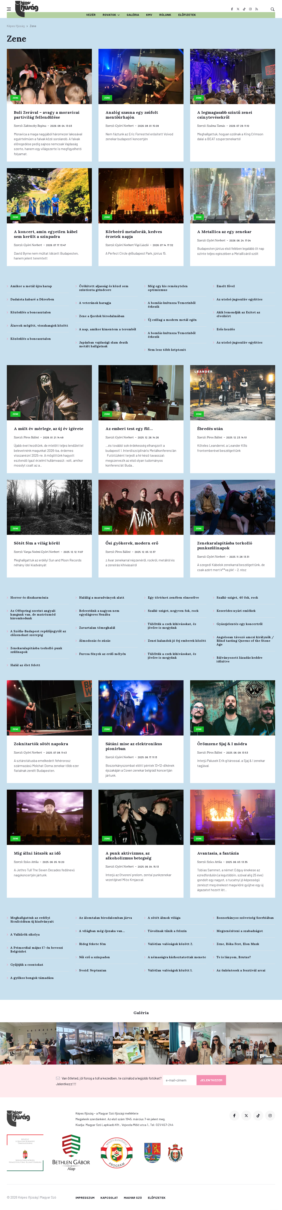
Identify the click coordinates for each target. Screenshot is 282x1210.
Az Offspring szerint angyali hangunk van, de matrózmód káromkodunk (33, 614)
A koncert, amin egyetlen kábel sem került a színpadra (46, 234)
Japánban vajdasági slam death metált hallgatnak (103, 344)
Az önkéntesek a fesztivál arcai (241, 970)
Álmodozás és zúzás (94, 641)
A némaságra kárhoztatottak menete (177, 957)
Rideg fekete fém (92, 944)
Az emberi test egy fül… (129, 428)
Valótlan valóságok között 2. (170, 944)
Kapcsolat (109, 1197)
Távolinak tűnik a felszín (167, 931)
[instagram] (250, 9)
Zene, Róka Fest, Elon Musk (238, 944)
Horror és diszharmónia (29, 597)
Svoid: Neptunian (92, 970)
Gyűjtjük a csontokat (26, 965)
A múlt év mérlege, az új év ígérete (48, 428)
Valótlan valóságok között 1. (170, 970)
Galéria (133, 15)
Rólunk (165, 15)
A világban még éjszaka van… (102, 931)
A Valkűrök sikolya (25, 934)
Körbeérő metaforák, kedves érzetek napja (134, 234)
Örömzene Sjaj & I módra (222, 743)
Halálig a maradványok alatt (101, 597)
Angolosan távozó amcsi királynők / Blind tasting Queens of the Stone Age (245, 641)
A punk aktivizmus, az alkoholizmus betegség (128, 856)
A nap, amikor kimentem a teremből (107, 329)
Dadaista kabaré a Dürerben (32, 299)
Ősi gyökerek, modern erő (132, 543)
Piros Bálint (31, 437)
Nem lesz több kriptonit (167, 350)
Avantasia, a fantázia (218, 853)
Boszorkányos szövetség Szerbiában (245, 918)
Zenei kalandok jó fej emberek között (177, 641)
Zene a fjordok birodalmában (101, 316)
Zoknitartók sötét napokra (41, 743)
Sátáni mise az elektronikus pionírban (134, 746)
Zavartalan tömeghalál (97, 628)
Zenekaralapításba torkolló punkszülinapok (224, 545)
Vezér (91, 15)
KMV (149, 15)
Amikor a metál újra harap (31, 286)
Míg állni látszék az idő (37, 853)
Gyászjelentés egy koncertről (240, 624)
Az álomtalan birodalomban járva (105, 918)
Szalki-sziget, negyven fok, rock (173, 611)
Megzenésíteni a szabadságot (240, 931)
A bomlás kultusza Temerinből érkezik (172, 305)
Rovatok (109, 15)
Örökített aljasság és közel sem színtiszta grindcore (103, 288)
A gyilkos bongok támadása (32, 978)
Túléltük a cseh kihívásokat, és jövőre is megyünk (172, 626)
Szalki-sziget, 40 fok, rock (237, 597)
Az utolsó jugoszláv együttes (239, 299)
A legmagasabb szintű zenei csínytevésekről (224, 115)
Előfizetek (187, 15)
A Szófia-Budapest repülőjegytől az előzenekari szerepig (38, 633)
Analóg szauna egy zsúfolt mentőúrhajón (132, 115)
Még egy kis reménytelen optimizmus (168, 288)
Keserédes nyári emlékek (236, 611)
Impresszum (85, 1197)
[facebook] (231, 9)
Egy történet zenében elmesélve (173, 597)
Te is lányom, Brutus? (234, 957)
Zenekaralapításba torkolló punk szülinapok (36, 650)
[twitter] (238, 9)
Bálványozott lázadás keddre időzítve (239, 659)
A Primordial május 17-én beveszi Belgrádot (36, 949)
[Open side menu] (9, 9)
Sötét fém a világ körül (37, 543)
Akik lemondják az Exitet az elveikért (238, 314)
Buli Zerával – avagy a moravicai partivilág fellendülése (47, 115)
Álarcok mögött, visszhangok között (39, 325)
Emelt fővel (226, 286)
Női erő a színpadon (94, 957)
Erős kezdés (226, 329)
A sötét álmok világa (164, 918)
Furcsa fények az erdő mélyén (102, 654)
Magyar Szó (133, 1197)
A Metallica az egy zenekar (224, 231)
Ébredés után (210, 428)
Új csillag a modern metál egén (172, 320)
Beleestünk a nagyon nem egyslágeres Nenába (99, 612)
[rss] (256, 9)
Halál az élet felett (25, 665)
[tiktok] (244, 9)
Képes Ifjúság (16, 26)
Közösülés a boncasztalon (30, 312)
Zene (15, 97)
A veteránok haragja (95, 303)
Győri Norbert (124, 126)
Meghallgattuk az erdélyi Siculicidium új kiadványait (32, 919)
